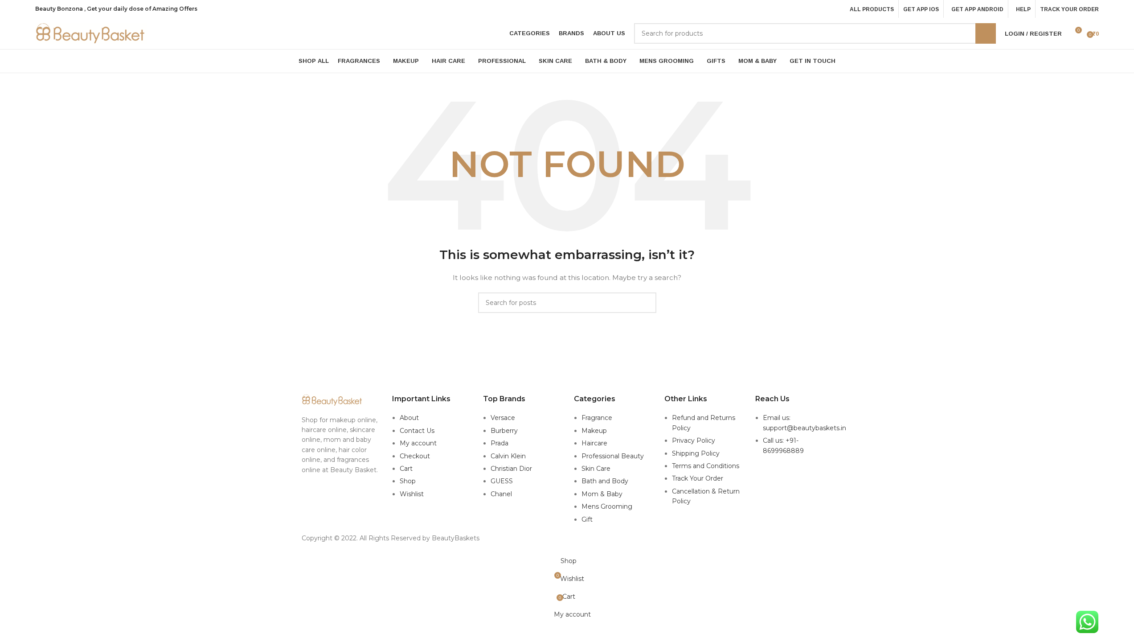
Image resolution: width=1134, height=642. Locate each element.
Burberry (504, 431)
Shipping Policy (696, 453)
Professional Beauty (612, 456)
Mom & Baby (601, 494)
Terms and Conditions (705, 466)
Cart (406, 469)
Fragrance (596, 418)
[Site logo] (91, 33)
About (409, 418)
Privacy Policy (693, 440)
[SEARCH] (985, 33)
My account (418, 443)
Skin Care (595, 469)
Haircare (594, 443)
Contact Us (417, 431)
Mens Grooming (606, 506)
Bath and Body (604, 481)
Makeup (594, 431)
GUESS (502, 481)
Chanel (501, 494)
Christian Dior (511, 469)
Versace (503, 418)
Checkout (415, 456)
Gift (587, 519)
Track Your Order (697, 478)
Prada (499, 443)
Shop (408, 481)
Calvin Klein (508, 456)
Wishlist (412, 494)
